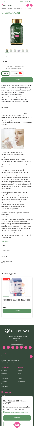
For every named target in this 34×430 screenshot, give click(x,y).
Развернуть (5, 241)
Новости (3, 384)
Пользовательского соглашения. (15, 412)
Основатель (4, 370)
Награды (3, 375)
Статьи (3, 395)
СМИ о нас (4, 381)
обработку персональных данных (8, 361)
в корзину (17, 79)
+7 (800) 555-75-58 (23, 1)
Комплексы (17, 8)
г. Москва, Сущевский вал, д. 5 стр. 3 (18, 336)
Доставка (20, 370)
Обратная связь (21, 381)
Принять (17, 418)
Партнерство (4, 373)
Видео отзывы (4, 386)
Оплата (19, 373)
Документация (4, 378)
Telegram (30, 1)
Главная (3, 8)
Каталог (10, 8)
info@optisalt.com (18, 338)
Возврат (19, 375)
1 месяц (5, 73)
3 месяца (16, 73)
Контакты (20, 378)
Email (3, 356)
